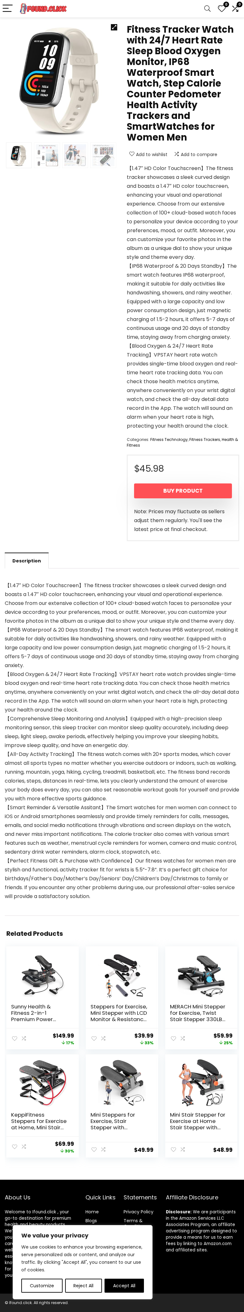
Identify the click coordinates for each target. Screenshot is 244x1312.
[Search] (207, 8)
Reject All (83, 1285)
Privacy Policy (138, 1212)
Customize (42, 1285)
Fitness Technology (169, 439)
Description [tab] (26, 561)
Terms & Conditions (135, 1223)
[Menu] (7, 8)
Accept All (124, 1285)
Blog (90, 1220)
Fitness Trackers (204, 439)
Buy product (183, 491)
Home (92, 1212)
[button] (114, 27)
